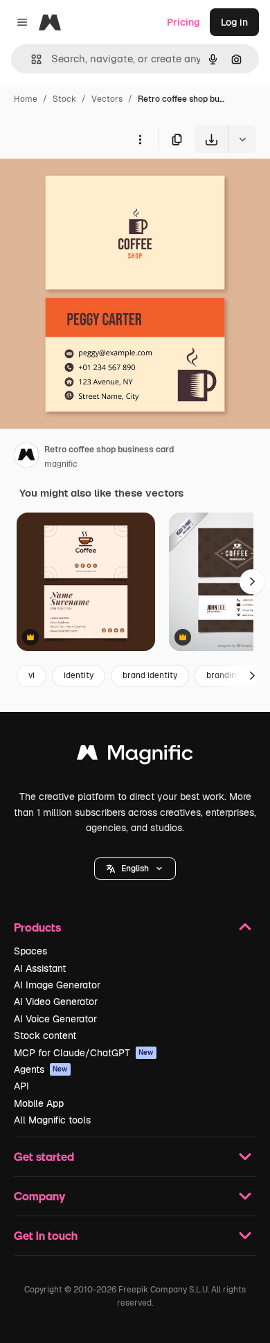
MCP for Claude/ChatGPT (84, 1053)
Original (88, 185)
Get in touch (46, 1235)
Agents (41, 1069)
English (135, 868)
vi (31, 675)
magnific (61, 464)
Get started (44, 1156)
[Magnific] (135, 756)
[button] (135, 868)
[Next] (252, 582)
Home (25, 99)
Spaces (30, 951)
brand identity (150, 675)
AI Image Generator (57, 985)
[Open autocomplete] (31, 59)
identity (78, 675)
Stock (64, 99)
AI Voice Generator (55, 1019)
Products (37, 927)
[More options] (140, 139)
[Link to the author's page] (26, 457)
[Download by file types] (242, 139)
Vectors (107, 99)
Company (39, 1196)
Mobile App (39, 1103)
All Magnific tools (52, 1120)
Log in (234, 22)
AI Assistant (40, 968)
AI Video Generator (56, 1001)
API (21, 1086)
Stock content (45, 1035)
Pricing (183, 22)
